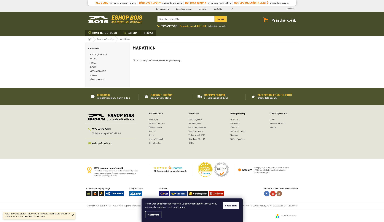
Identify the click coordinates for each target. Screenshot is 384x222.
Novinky (93, 75)
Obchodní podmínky (197, 127)
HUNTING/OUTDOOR (98, 54)
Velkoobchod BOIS (196, 135)
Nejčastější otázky (183, 9)
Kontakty (218, 9)
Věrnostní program (157, 123)
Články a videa (155, 127)
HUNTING (234, 119)
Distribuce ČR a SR (196, 139)
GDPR (191, 143)
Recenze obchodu (277, 123)
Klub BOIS (153, 119)
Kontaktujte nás (195, 119)
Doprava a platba (195, 131)
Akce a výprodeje (98, 71)
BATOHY (93, 58)
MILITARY (235, 123)
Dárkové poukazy (238, 139)
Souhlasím (231, 205)
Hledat (220, 19)
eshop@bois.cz (102, 143)
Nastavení (153, 214)
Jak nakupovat (163, 9)
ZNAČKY (93, 67)
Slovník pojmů (155, 143)
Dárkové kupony (97, 79)
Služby (152, 135)
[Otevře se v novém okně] (267, 193)
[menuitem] (102, 33)
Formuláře (202, 9)
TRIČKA (93, 63)
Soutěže (152, 131)
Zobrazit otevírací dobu (217, 26)
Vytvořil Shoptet (288, 215)
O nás (272, 119)
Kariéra (273, 127)
